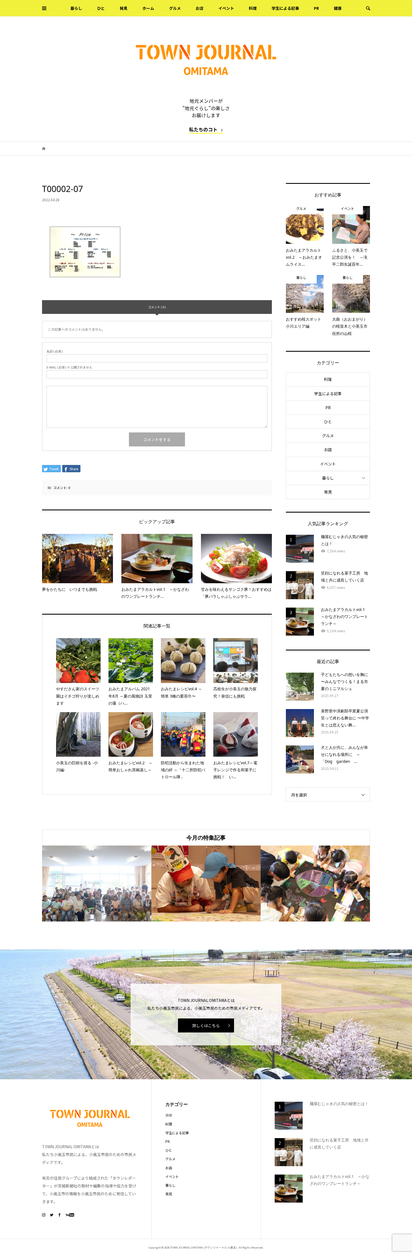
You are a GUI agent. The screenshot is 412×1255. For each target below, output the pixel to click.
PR (316, 8)
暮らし (76, 8)
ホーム (148, 8)
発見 (124, 8)
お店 (199, 8)
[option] (96, 883)
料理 (253, 8)
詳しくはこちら (206, 1025)
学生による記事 (285, 8)
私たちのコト (203, 129)
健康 (338, 8)
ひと (101, 8)
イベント (226, 8)
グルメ (175, 8)
